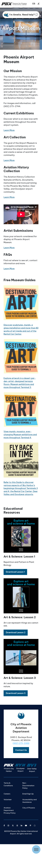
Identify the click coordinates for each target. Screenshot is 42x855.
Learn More (9, 130)
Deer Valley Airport (32, 770)
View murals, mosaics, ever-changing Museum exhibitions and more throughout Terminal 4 (20, 434)
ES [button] (33, 3)
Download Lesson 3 (15, 693)
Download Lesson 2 (15, 632)
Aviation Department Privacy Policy (10, 810)
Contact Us (21, 750)
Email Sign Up (28, 794)
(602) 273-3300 (21, 743)
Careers (7, 794)
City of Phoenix (28, 808)
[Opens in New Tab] (4, 825)
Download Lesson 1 (15, 572)
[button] (15, 572)
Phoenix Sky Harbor (9, 769)
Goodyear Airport (20, 769)
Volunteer (8, 799)
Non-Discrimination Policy (28, 785)
